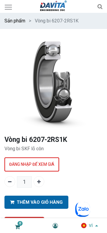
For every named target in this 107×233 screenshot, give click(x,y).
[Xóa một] (9, 181)
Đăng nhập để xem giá (31, 164)
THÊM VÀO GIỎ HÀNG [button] (40, 202)
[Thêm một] (39, 181)
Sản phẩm (14, 21)
